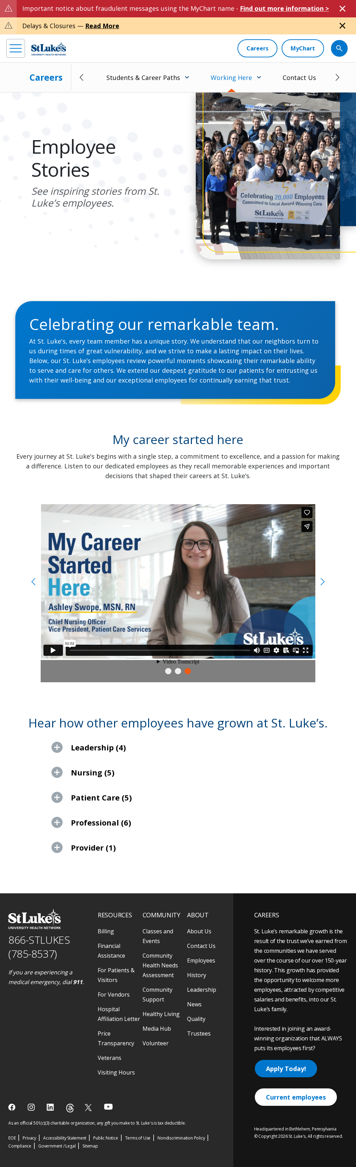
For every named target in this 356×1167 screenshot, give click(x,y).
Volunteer (156, 1043)
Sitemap (90, 1146)
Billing (106, 931)
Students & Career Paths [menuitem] (143, 77)
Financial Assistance (111, 950)
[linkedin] (51, 1107)
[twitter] (89, 1107)
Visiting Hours (116, 1072)
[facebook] (12, 1107)
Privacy (29, 1138)
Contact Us (299, 77)
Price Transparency (116, 1038)
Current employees (296, 1097)
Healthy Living (161, 1014)
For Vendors (114, 994)
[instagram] (31, 1107)
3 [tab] (188, 671)
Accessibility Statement (64, 1138)
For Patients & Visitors (116, 975)
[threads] (70, 1108)
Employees (201, 960)
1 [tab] (168, 671)
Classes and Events (158, 936)
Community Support (157, 994)
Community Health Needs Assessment (160, 965)
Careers (46, 77)
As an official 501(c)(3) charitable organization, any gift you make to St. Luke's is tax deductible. (97, 1123)
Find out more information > (284, 8)
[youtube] (108, 1107)
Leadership (201, 989)
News (194, 1004)
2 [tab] (178, 671)
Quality (196, 1019)
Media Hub (157, 1028)
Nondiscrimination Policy (181, 1138)
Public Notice (105, 1138)
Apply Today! (286, 1068)
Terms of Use (138, 1138)
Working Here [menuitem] (231, 77)
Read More (102, 26)
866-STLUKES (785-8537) (39, 947)
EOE (12, 1138)
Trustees (199, 1033)
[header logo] (48, 48)
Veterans (109, 1058)
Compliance (19, 1146)
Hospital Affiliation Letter (119, 1014)
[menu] (15, 48)
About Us (199, 931)
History (196, 975)
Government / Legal (56, 1146)
